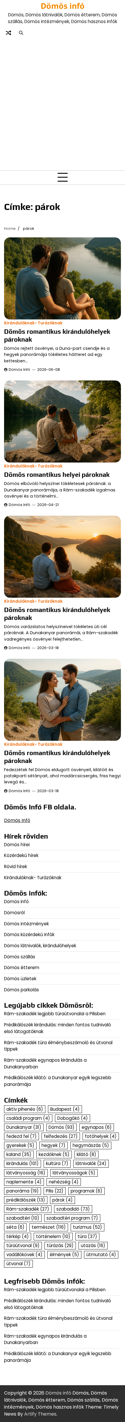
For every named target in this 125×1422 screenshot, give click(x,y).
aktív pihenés (24, 1109)
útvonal (18, 1264)
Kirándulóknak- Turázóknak (33, 323)
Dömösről (14, 913)
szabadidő (73, 1209)
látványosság (25, 1173)
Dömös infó (63, 6)
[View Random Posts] (8, 33)
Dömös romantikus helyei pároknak (57, 474)
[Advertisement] (62, 103)
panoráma (22, 1191)
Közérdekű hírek (21, 855)
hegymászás (91, 1145)
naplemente (24, 1182)
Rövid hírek (15, 866)
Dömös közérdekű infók (29, 934)
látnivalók (91, 1163)
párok (62, 1200)
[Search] (21, 33)
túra (87, 1236)
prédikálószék (25, 1200)
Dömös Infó (19, 369)
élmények (64, 1254)
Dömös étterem (21, 967)
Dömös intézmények (26, 924)
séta (15, 1227)
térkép (17, 1236)
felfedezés (61, 1136)
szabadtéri (22, 1218)
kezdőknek (54, 1154)
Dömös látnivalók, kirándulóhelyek (40, 946)
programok (86, 1191)
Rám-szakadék (27, 1209)
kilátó (86, 1154)
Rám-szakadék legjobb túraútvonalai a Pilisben (55, 1014)
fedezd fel (21, 1136)
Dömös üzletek (20, 979)
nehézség (63, 1182)
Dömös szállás (19, 957)
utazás (93, 1245)
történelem (53, 1236)
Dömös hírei (17, 845)
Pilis (54, 1191)
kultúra (57, 1163)
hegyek (53, 1145)
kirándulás (22, 1163)
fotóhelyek (101, 1136)
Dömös (61, 1127)
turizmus (87, 1227)
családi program (28, 1118)
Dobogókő (72, 1118)
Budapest (65, 1109)
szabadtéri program (72, 1218)
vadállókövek (24, 1254)
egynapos (97, 1127)
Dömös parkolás (21, 990)
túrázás (60, 1245)
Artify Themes (40, 1414)
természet (49, 1227)
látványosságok (74, 1173)
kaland (18, 1154)
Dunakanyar (23, 1127)
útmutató (101, 1254)
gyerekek (20, 1145)
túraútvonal (23, 1245)
